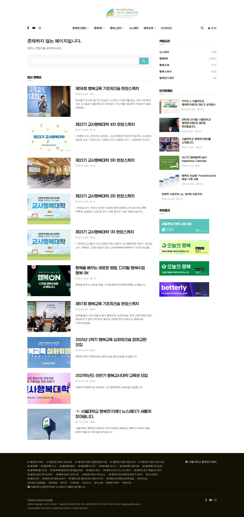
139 (93, 165)
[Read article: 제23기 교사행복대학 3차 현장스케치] (49, 173)
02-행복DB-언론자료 (129, 465)
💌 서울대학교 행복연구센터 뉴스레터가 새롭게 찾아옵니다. (56, 486)
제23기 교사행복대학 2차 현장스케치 (105, 196)
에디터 (64, 482)
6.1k (200, 147)
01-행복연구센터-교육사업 (59, 461)
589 (93, 350)
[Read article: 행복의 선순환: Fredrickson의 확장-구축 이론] (169, 181)
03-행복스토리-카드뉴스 (93, 474)
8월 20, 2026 (82, 94)
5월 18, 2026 (82, 129)
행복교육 (148, 28)
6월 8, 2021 (188, 131)
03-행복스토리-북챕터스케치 (147, 470)
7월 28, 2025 (82, 350)
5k (198, 165)
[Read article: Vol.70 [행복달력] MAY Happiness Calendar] (169, 163)
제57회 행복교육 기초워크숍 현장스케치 (107, 303)
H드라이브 (166, 28)
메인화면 (53, 482)
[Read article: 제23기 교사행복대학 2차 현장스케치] (49, 208)
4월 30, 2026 (82, 165)
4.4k (200, 183)
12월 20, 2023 (189, 109)
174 (93, 201)
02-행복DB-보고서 (107, 465)
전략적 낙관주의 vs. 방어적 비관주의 (182, 194)
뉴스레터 (133, 28)
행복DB (98, 28)
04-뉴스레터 (152, 474)
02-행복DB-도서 (48, 465)
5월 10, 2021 (189, 183)
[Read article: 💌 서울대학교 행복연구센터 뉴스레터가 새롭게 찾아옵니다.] (49, 424)
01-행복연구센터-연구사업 (151, 461)
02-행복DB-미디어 (87, 465)
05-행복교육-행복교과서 (53, 478)
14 (93, 94)
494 (93, 381)
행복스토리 (116, 28)
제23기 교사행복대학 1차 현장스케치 (105, 232)
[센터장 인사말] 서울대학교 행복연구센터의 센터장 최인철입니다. (196, 123)
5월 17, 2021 (189, 147)
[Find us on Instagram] (40, 28)
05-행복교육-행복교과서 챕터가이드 (86, 478)
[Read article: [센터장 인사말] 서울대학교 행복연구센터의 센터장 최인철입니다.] (169, 125)
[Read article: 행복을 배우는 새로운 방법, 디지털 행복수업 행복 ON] (49, 280)
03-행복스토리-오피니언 (67, 474)
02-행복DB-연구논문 (152, 465)
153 (93, 129)
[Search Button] (202, 28)
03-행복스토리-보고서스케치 (117, 470)
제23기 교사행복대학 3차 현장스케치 (105, 160)
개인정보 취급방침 (36, 482)
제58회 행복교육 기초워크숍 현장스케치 (107, 88)
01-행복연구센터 (35, 461)
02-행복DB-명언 (67, 465)
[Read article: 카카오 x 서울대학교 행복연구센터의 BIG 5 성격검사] (169, 106)
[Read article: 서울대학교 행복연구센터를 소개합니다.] (169, 144)
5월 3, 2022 (188, 165)
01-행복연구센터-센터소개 (122, 461)
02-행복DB (32, 465)
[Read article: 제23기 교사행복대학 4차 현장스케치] (49, 137)
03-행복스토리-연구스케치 (40, 474)
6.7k (201, 109)
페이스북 (98, 482)
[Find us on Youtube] (33, 28)
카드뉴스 (86, 482)
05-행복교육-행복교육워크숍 (120, 478)
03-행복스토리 (93, 470)
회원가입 (126, 482)
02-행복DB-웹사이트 (37, 470)
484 (93, 421)
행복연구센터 (79, 28)
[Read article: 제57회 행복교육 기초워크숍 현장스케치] (49, 316)
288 (93, 309)
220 (93, 237)
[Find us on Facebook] (28, 28)
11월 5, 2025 (82, 421)
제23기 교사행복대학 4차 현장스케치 (105, 124)
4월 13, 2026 (82, 237)
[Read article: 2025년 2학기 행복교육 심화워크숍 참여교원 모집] (49, 352)
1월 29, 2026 (82, 309)
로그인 (213, 28)
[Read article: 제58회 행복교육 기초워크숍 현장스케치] (49, 101)
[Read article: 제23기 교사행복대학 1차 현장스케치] (49, 244)
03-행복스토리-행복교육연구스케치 (126, 474)
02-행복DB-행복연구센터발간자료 (66, 470)
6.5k (199, 131)
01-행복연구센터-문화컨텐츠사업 (91, 461)
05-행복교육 (33, 478)
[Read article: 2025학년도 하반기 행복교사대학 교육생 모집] (49, 388)
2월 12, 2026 (82, 278)
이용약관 (74, 482)
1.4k (94, 278)
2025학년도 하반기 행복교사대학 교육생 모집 (112, 375)
